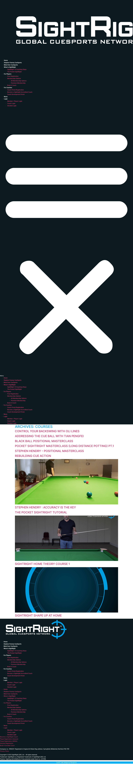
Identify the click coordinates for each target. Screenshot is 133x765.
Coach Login (11, 103)
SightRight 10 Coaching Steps (16, 69)
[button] (66, 242)
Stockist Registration (6, 743)
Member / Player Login (14, 101)
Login (6, 99)
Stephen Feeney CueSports (13, 62)
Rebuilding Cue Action (33, 456)
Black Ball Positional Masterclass (44, 441)
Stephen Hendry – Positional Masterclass (49, 451)
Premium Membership (18, 83)
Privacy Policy (4, 751)
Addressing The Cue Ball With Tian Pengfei (49, 436)
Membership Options (14, 78)
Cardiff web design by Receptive (66, 762)
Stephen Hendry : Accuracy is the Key (45, 507)
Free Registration (12, 76)
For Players (7, 74)
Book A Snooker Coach (7, 745)
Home (6, 60)
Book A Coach (11, 85)
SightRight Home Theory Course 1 (42, 564)
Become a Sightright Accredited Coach (19, 92)
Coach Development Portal (16, 94)
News (6, 97)
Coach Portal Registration (15, 90)
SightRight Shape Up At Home (38, 615)
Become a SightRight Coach (9, 737)
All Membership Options (19, 81)
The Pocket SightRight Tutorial (41, 512)
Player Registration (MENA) (8, 741)
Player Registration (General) (9, 739)
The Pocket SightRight (14, 72)
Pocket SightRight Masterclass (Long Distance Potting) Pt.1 (64, 446)
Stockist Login (11, 106)
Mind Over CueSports (11, 65)
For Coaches (8, 87)
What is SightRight (10, 67)
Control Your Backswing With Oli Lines (47, 431)
